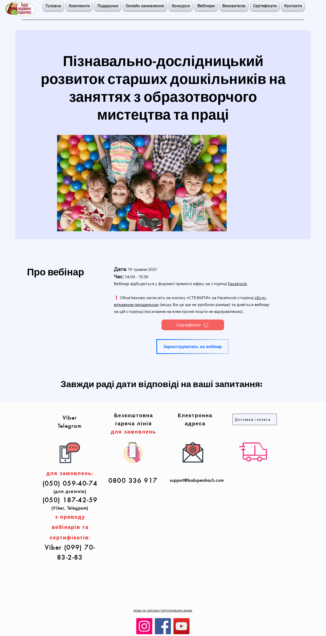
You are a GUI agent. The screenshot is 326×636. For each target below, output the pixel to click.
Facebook (237, 283)
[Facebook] (163, 626)
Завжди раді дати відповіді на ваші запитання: (162, 383)
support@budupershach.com (197, 480)
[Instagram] (144, 626)
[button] (181, 6)
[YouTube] (181, 626)
